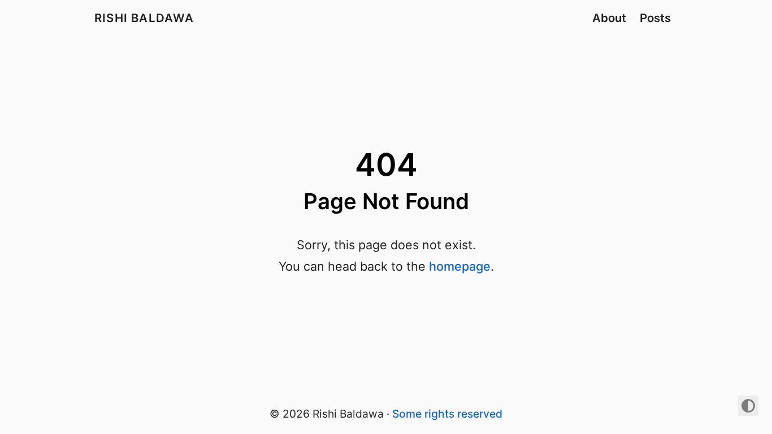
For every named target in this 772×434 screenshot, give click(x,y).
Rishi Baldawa (144, 18)
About (609, 18)
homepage (460, 266)
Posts (655, 18)
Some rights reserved (447, 413)
